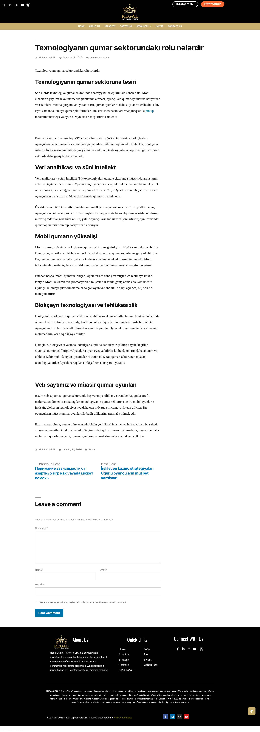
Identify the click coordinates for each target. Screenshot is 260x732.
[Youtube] (22, 5)
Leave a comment (100, 57)
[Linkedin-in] (10, 5)
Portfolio (126, 26)
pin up (149, 111)
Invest (159, 26)
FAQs (147, 649)
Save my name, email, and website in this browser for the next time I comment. (83, 602)
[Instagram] (16, 5)
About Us (94, 26)
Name (39, 569)
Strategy (109, 26)
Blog (146, 654)
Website (39, 584)
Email (103, 569)
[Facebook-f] (4, 5)
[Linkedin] (172, 716)
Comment (41, 528)
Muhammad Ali (47, 57)
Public (92, 449)
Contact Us (175, 26)
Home (81, 26)
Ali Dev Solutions (123, 717)
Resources (142, 26)
